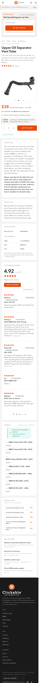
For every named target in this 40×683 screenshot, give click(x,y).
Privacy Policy (7, 660)
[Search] (31, 2)
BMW (8, 41)
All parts (5, 626)
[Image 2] (20, 100)
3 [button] (19, 414)
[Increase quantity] (14, 128)
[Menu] (3, 2)
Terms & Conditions (9, 663)
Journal (5, 657)
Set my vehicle (19, 28)
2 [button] (16, 414)
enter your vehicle (17, 434)
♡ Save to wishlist (7, 134)
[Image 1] (18, 100)
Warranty (5, 644)
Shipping (5, 638)
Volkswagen (6, 620)
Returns (5, 641)
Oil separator (22, 41)
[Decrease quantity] (4, 128)
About (4, 653)
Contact (5, 635)
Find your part (7, 613)
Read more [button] (17, 335)
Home (3, 41)
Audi (4, 623)
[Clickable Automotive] (19, 3)
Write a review (12, 284)
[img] (19, 295)
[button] (35, 2)
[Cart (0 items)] (35, 2)
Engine (14, 41)
